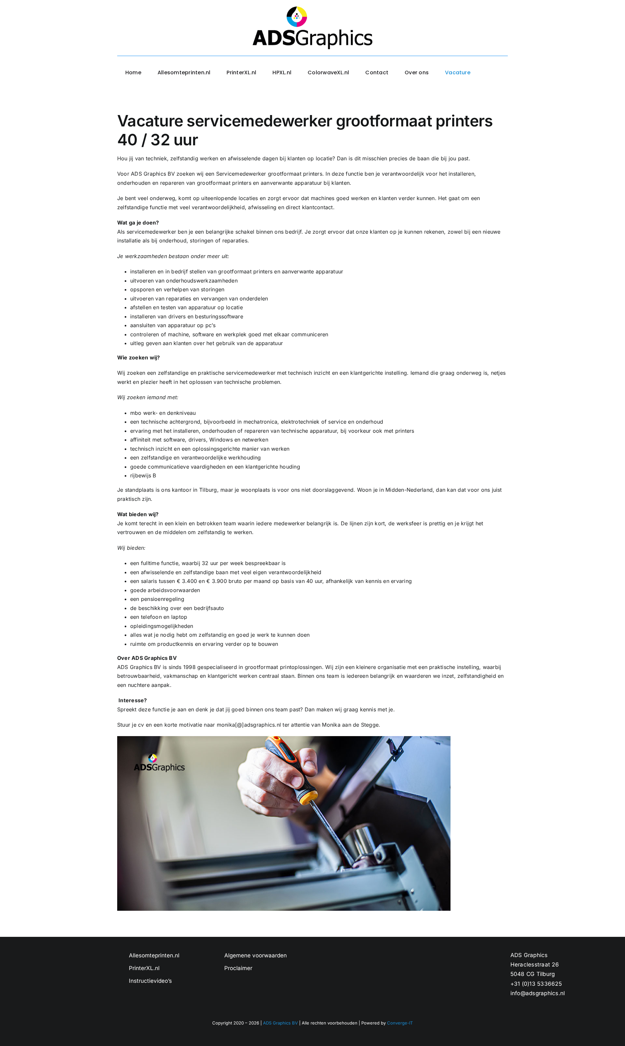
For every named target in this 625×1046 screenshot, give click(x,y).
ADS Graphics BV (280, 1022)
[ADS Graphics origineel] (312, 9)
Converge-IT (400, 1022)
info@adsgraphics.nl (537, 993)
